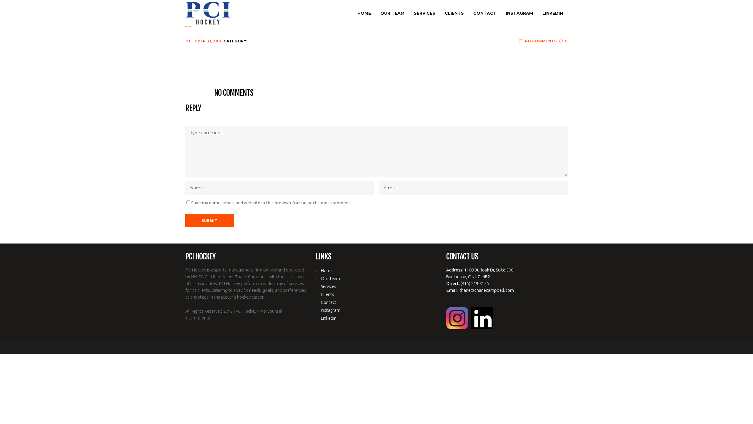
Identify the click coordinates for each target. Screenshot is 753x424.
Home (327, 270)
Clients (327, 294)
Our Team (330, 278)
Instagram (330, 310)
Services (328, 286)
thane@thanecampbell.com (486, 290)
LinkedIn (328, 318)
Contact (328, 302)
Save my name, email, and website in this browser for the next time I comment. (271, 202)
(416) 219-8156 (475, 283)
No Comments (541, 41)
